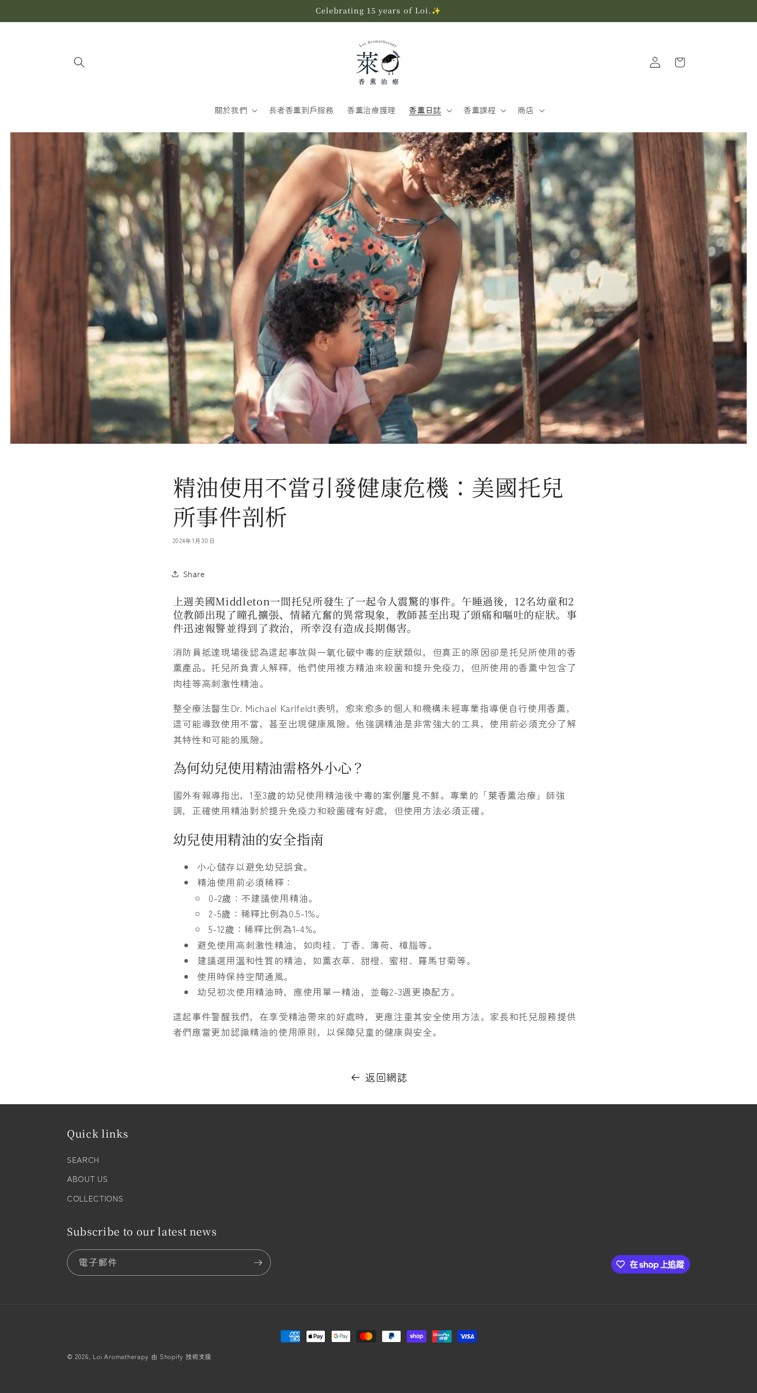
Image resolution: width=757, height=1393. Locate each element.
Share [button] (194, 573)
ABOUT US (87, 1178)
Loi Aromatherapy (120, 1356)
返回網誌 (386, 1077)
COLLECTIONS (95, 1198)
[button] (79, 62)
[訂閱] (258, 1262)
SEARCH (83, 1159)
